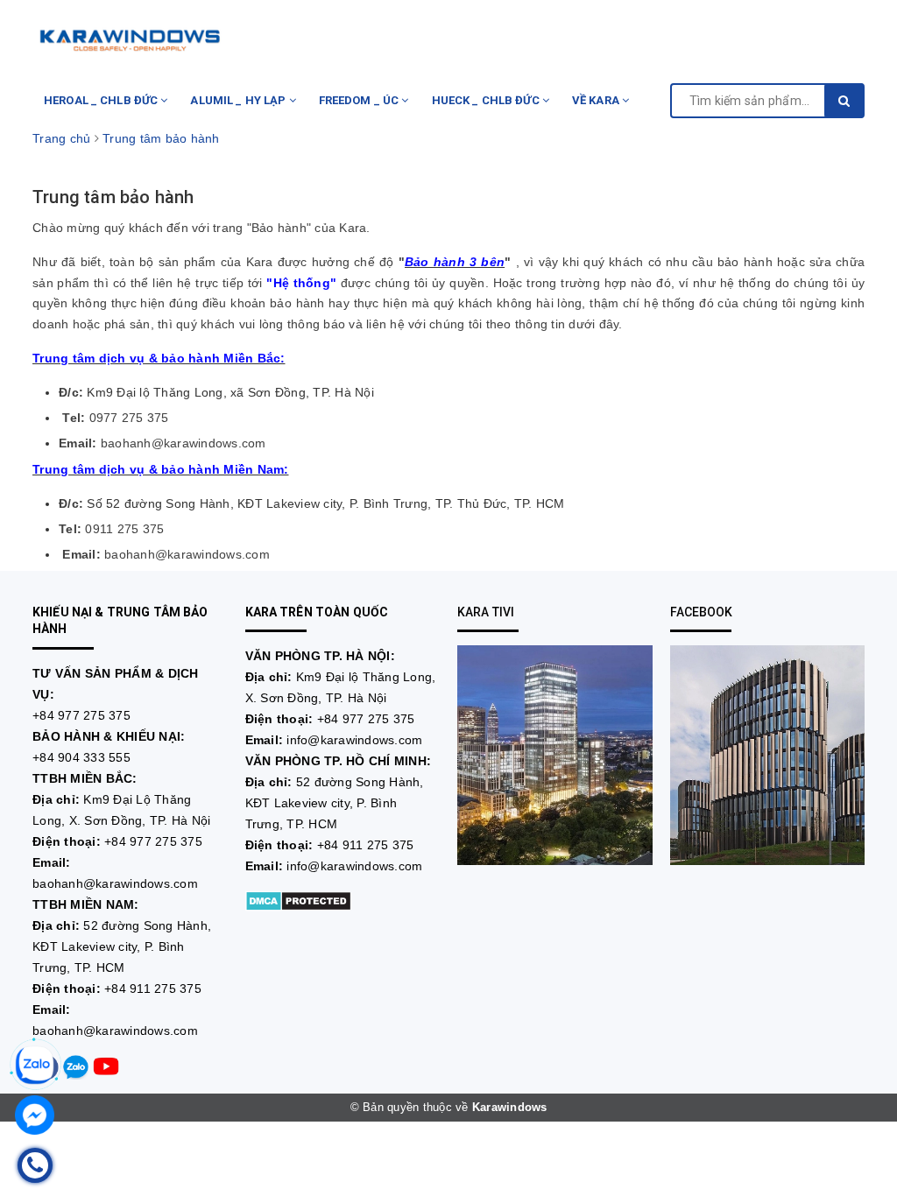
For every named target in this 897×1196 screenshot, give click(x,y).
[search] (844, 100)
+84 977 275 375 (81, 715)
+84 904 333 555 (81, 757)
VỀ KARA (597, 100)
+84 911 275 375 (152, 988)
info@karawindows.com (354, 740)
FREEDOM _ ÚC (360, 100)
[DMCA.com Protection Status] (298, 899)
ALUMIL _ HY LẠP (239, 100)
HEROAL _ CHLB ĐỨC (102, 100)
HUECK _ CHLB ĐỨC (487, 100)
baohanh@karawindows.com (115, 883)
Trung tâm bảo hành (113, 197)
